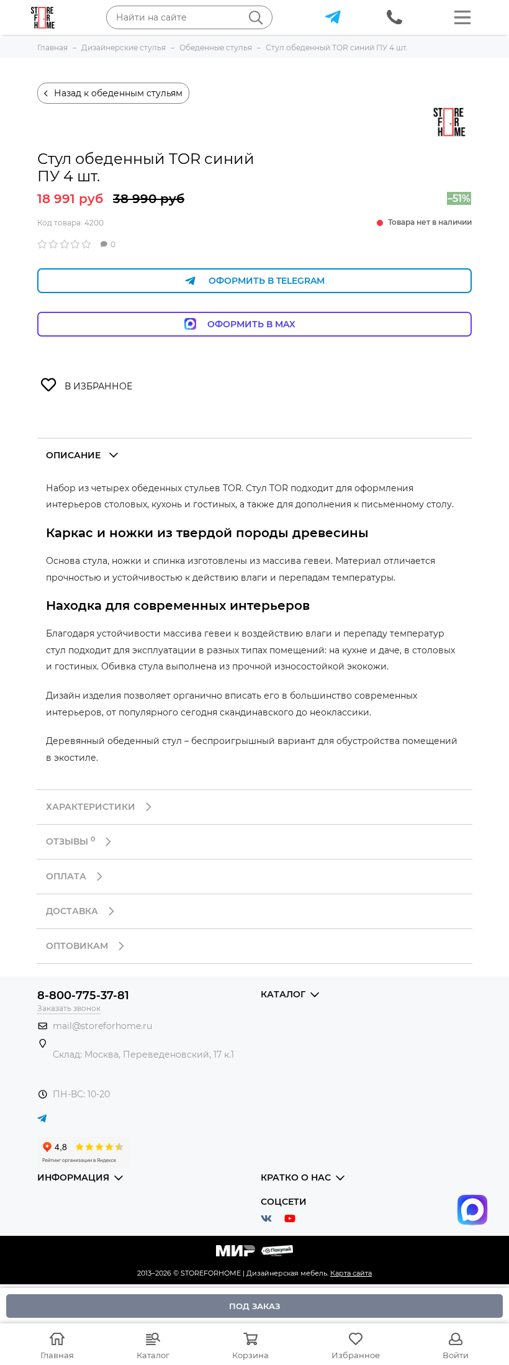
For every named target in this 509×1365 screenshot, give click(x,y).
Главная (57, 1355)
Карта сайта (351, 1273)
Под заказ (254, 1306)
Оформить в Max (263, 324)
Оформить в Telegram (267, 280)
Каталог (153, 1355)
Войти (456, 1355)
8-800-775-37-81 (83, 995)
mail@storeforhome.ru (102, 1026)
